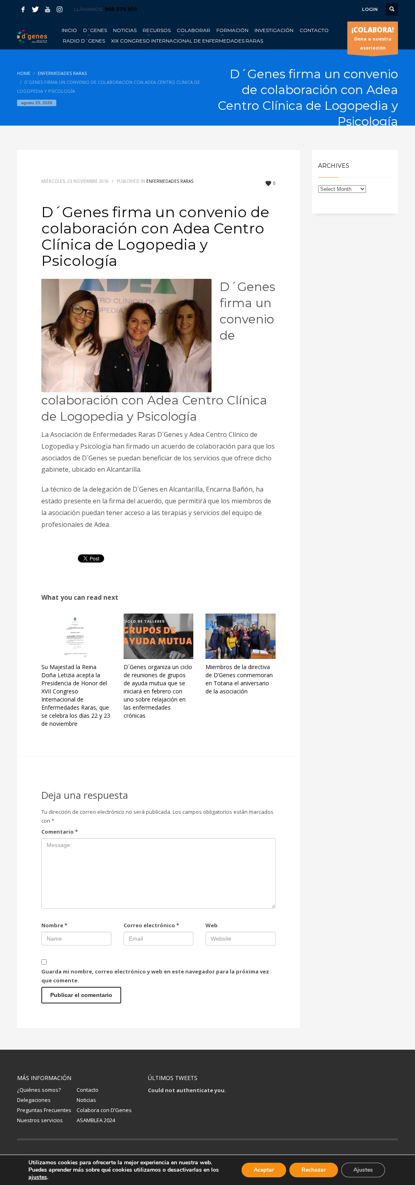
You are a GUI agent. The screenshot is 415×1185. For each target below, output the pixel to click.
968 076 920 (121, 9)
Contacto (87, 1089)
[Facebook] (23, 9)
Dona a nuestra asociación (372, 38)
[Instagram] (59, 9)
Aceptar (264, 1170)
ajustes (37, 1177)
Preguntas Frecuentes (44, 1110)
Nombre (54, 925)
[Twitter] (35, 9)
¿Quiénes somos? (39, 1089)
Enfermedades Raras (169, 181)
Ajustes (363, 1170)
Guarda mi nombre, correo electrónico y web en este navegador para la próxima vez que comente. (155, 976)
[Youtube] (47, 9)
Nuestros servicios (40, 1120)
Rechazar (314, 1170)
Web (211, 925)
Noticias (86, 1100)
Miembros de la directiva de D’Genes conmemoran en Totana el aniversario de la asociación (239, 679)
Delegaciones (34, 1100)
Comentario (59, 831)
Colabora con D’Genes (104, 1110)
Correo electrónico (151, 925)
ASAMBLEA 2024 (96, 1120)
